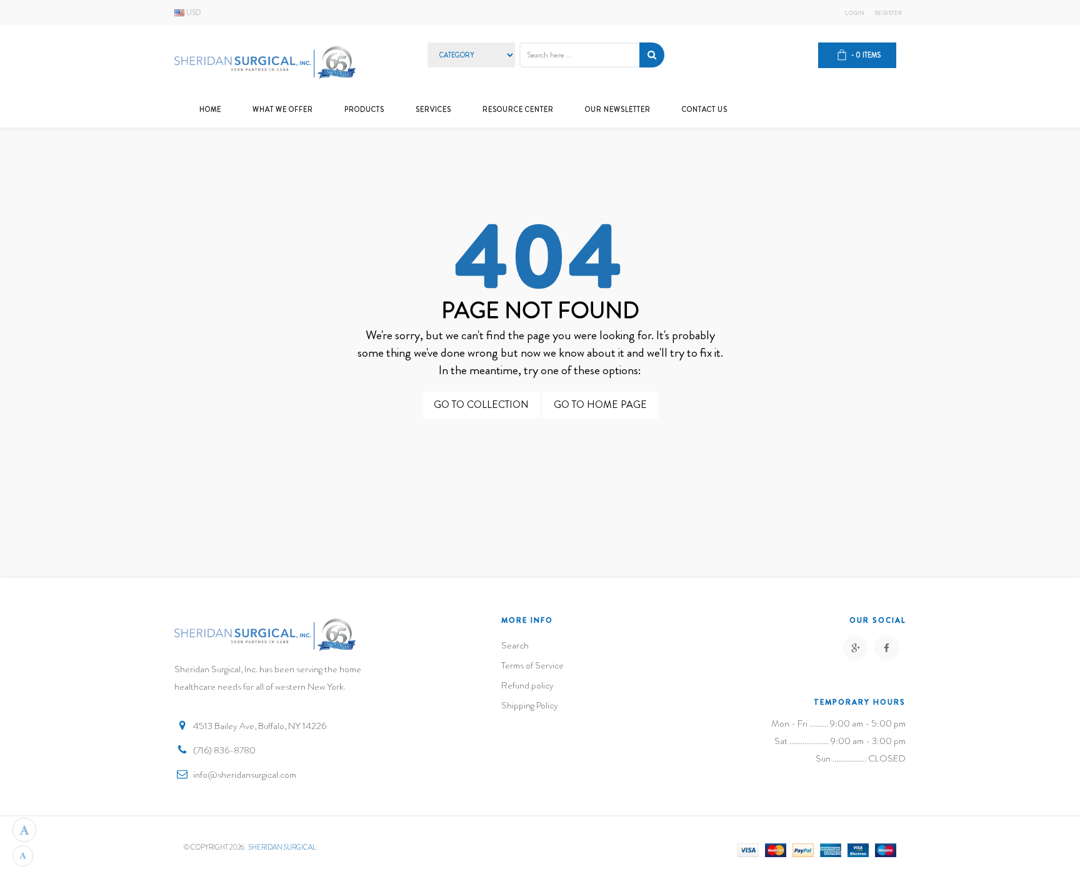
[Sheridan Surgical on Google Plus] (855, 647)
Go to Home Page (600, 404)
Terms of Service (532, 665)
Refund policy (527, 685)
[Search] (651, 54)
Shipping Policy (529, 705)
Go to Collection (481, 404)
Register (888, 13)
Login (854, 13)
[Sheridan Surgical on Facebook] (886, 647)
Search (515, 645)
